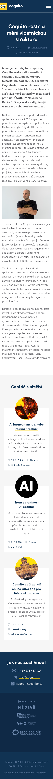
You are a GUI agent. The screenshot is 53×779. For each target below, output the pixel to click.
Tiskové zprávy (39, 47)
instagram (41, 772)
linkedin (30, 772)
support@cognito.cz (29, 683)
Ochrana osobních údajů (32, 766)
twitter (20, 772)
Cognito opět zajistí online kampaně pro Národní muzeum (26, 588)
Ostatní (34, 460)
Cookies (13, 766)
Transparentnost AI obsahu (27, 504)
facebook (9, 772)
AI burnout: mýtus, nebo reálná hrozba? (26, 426)
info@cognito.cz (29, 677)
